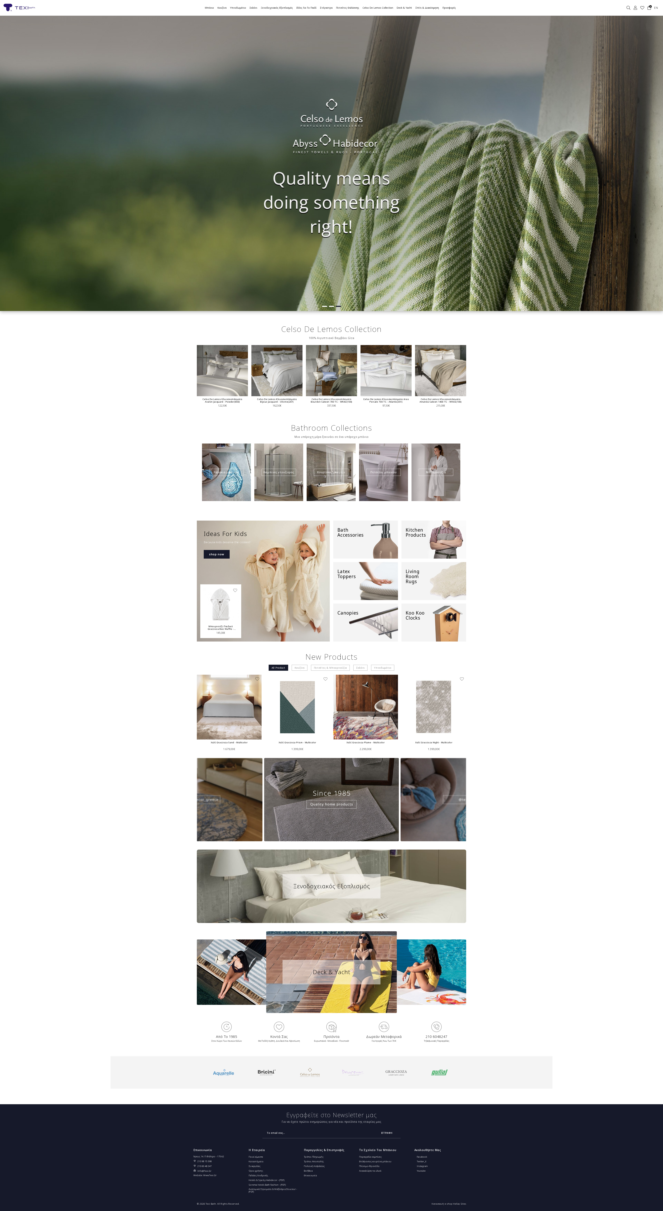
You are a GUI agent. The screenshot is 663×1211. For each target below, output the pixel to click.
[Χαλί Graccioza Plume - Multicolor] (365, 707)
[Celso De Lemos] (266, 1072)
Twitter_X (421, 1161)
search (628, 7)
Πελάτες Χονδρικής (258, 1175)
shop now (216, 554)
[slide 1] (331, 155)
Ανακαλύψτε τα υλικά (370, 1170)
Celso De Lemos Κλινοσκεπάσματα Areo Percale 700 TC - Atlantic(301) (302, 400)
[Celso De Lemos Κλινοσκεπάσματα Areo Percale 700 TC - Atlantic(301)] (301, 370)
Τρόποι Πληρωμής (313, 1156)
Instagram (422, 1166)
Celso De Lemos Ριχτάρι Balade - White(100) (411, 400)
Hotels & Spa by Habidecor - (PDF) (267, 1180)
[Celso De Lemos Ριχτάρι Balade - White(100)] (410, 370)
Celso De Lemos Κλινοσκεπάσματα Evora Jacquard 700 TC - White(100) (465, 400)
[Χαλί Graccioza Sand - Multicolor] (229, 707)
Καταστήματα (256, 1161)
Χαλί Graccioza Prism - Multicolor (297, 742)
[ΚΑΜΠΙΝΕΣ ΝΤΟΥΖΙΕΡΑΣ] (278, 472)
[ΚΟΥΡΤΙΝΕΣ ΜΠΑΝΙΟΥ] (331, 472)
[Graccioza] (353, 1072)
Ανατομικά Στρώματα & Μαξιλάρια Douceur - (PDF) (273, 1190)
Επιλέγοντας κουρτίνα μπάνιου (375, 1161)
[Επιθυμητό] (214, 349)
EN (656, 8)
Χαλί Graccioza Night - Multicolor (433, 742)
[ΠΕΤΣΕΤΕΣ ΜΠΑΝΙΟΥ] (383, 472)
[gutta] (396, 1072)
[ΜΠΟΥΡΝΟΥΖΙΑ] (435, 472)
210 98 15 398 (204, 1161)
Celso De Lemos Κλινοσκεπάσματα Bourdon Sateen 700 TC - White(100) (247, 400)
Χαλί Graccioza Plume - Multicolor (366, 742)
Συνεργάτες (255, 1166)
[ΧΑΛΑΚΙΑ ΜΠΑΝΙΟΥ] (226, 472)
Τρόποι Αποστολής (314, 1161)
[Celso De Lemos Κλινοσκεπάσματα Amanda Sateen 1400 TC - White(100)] (356, 370)
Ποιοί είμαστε (256, 1156)
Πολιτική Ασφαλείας (314, 1166)
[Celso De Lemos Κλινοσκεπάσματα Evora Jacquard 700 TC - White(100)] (465, 370)
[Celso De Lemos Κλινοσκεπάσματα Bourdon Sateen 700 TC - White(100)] (247, 370)
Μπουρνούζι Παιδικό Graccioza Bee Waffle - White (221, 627)
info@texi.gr (204, 1170)
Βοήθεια (308, 1170)
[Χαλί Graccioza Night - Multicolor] (433, 707)
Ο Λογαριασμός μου (635, 7)
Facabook (421, 1156)
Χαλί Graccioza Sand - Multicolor (229, 742)
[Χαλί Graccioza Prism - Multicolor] (297, 707)
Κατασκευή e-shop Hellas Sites (449, 1203)
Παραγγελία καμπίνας (370, 1156)
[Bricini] (223, 1072)
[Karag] (439, 1072)
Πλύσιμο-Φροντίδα (369, 1166)
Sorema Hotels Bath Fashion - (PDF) (267, 1184)
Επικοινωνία (310, 1175)
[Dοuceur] (309, 1072)
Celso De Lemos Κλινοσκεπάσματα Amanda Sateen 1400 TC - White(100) (356, 400)
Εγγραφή (386, 1132)
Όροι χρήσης (256, 1170)
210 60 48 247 (204, 1166)
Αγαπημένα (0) (642, 7)
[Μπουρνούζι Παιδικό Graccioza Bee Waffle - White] (220, 605)
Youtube (421, 1170)
